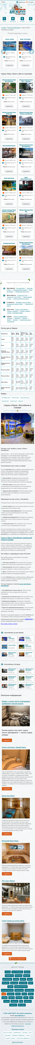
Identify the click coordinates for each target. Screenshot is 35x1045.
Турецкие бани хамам (20, 290)
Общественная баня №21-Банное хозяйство (12, 670)
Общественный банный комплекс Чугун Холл (13, 654)
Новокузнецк (19, 990)
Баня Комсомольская (26, 178)
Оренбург (11, 994)
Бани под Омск (8, 796)
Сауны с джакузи (12, 311)
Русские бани (20, 288)
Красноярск (23, 983)
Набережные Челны (21, 986)
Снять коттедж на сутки (21, 299)
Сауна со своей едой (20, 316)
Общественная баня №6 (26, 210)
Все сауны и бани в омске (9, 624)
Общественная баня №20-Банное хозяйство (12, 686)
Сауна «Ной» (25, 39)
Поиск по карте (7, 1032)
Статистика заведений (22, 1038)
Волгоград (18, 975)
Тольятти (19, 997)
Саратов (11, 997)
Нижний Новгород (7, 990)
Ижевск (16, 979)
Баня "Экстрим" (11, 637)
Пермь (18, 994)
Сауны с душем (25, 311)
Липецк (10, 986)
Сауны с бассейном (21, 309)
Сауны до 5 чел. (22, 295)
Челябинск (13, 1005)
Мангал (24, 318)
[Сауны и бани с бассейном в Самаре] (17, 413)
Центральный (24, 398)
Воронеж (26, 975)
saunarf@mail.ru (20, 1015)
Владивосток (9, 975)
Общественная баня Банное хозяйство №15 (26, 113)
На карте (22, 21)
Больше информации (18, 959)
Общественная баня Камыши (9, 113)
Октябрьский (6, 398)
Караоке (9, 318)
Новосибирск (29, 990)
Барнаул (27, 972)
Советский (13, 401)
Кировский (5, 401)
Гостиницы (10, 321)
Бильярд (17, 318)
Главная (3, 27)
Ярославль (22, 1005)
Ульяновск (14, 1001)
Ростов (24, 994)
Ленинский (15, 398)
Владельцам (21, 2)
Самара (4, 997)
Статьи (28, 1035)
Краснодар (14, 983)
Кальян (15, 320)
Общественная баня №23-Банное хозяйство (26, 243)
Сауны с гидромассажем (15, 313)
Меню (4, 21)
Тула (31, 997)
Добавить (31, 2)
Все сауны (13, 21)
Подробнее (6, 740)
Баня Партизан (9, 178)
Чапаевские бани (9, 243)
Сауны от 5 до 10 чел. (14, 297)
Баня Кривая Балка (9, 145)
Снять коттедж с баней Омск (14, 747)
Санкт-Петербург (17, 972)
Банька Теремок (9, 39)
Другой (20, 401)
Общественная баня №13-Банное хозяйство (9, 80)
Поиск (30, 21)
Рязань (31, 994)
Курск (30, 983)
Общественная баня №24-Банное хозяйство (12, 678)
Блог (30, 1032)
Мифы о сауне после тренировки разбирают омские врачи (16, 702)
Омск (3, 994)
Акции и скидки (10, 1038)
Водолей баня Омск (10, 841)
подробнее (9, 65)
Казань (30, 979)
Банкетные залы (25, 320)
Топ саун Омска (8, 881)
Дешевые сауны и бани (23, 302)
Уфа (21, 1001)
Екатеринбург (7, 979)
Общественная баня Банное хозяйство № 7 (9, 210)
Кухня (9, 320)
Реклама (24, 1032)
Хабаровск (28, 1001)
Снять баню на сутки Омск (13, 921)
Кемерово (6, 983)
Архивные (8, 1035)
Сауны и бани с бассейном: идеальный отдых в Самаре (16, 539)
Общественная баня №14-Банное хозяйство (26, 145)
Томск (26, 997)
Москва (8, 972)
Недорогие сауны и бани (15, 304)
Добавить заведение (18, 1035)
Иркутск (23, 979)
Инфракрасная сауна (22, 292)
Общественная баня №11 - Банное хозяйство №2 (26, 80)
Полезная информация (14, 27)
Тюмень (6, 1001)
